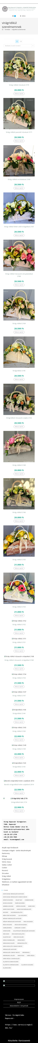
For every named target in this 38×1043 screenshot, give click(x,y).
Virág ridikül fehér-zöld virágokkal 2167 (19, 227)
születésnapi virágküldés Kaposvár (24, 931)
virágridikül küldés (9, 955)
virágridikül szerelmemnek (18, 29)
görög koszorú (21, 906)
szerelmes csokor (19, 928)
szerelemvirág (7, 928)
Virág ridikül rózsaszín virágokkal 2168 (19, 660)
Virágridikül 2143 (19, 767)
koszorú (5, 912)
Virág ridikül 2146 (19, 512)
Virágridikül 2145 (19, 371)
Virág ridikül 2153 (19, 607)
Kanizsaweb (24, 1040)
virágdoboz (21, 940)
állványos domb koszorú (10, 961)
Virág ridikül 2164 (19, 323)
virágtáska (21, 955)
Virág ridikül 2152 (19, 624)
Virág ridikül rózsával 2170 (19, 85)
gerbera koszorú (8, 906)
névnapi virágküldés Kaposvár (12, 918)
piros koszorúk (28, 921)
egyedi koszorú (7, 903)
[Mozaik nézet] (17, 41)
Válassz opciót (19, 93)
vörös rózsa (30, 955)
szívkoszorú (6, 931)
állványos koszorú (27, 965)
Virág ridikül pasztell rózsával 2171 (19, 132)
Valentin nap (7, 937)
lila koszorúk (22, 915)
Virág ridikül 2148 (19, 465)
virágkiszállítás (22, 943)
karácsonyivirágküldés (24, 909)
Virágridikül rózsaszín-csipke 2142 (19, 418)
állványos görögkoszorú (11, 965)
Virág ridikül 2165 (19, 731)
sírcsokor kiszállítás (18, 934)
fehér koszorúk (20, 903)
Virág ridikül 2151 (19, 642)
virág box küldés (19, 937)
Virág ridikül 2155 (19, 560)
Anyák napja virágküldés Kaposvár (13, 894)
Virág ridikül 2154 (19, 678)
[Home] (2, 29)
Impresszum (19, 999)
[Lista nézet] (20, 41)
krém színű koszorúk (9, 915)
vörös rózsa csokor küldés (11, 958)
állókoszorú (7, 968)
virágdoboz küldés (9, 943)
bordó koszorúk (8, 900)
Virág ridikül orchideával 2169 (19, 179)
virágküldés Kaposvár (9, 949)
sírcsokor (6, 934)
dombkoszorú (29, 900)
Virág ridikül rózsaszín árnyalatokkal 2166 (19, 275)
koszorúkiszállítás (16, 912)
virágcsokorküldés (9, 940)
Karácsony (31, 906)
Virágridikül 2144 (19, 713)
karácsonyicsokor (8, 909)
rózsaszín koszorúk (21, 924)
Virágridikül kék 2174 (19, 802)
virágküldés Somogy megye (11, 952)
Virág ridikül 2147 (19, 696)
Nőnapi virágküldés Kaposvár (12, 921)
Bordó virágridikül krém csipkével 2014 (19, 784)
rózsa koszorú (7, 924)
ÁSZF (19, 1002)
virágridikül (26, 952)
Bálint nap (19, 900)
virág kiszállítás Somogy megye (12, 946)
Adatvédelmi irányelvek (19, 1006)
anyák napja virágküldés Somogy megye (15, 897)
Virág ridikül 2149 (19, 749)
